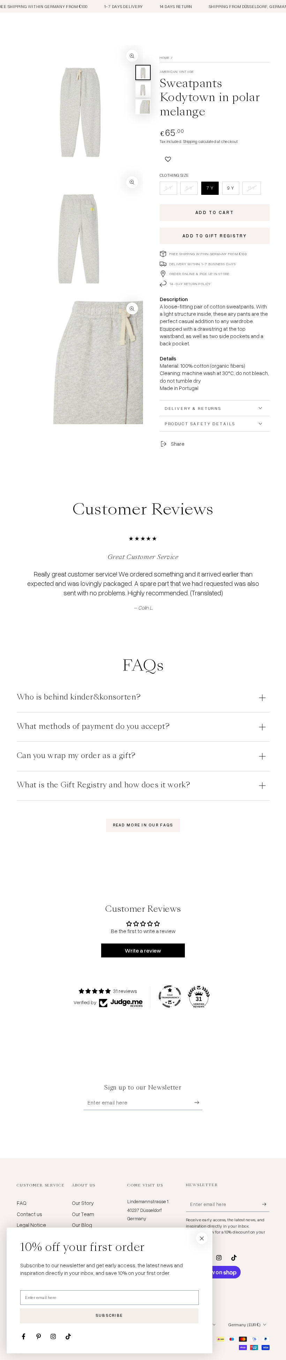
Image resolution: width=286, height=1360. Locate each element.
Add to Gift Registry (214, 235)
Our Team (83, 1213)
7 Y (212, 190)
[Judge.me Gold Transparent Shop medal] (170, 996)
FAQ (22, 1202)
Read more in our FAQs (143, 825)
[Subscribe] (198, 1102)
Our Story (83, 1202)
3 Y (171, 190)
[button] (168, 158)
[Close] (202, 1238)
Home (165, 57)
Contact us (29, 1213)
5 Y (191, 190)
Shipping (190, 141)
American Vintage (177, 71)
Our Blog (82, 1224)
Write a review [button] (143, 950)
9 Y (233, 190)
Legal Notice (31, 1224)
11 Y (254, 190)
